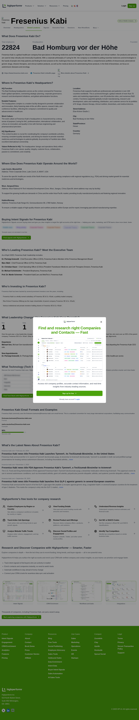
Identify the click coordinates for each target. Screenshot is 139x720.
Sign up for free (68, 393)
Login (77, 399)
